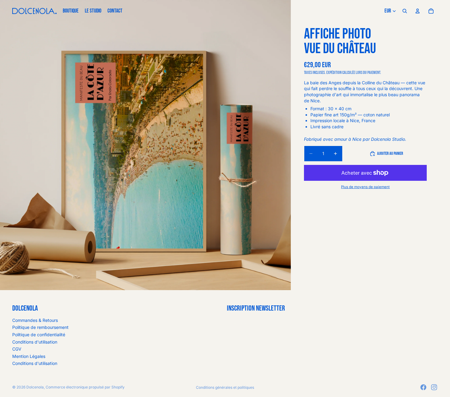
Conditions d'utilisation (34, 341)
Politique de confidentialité (38, 334)
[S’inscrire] (431, 322)
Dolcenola (35, 387)
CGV (16, 348)
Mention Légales (28, 356)
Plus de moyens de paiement (365, 187)
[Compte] (417, 11)
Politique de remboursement (40, 327)
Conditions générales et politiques (225, 387)
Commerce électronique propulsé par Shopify (85, 387)
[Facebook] (423, 387)
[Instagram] (434, 387)
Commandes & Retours (35, 320)
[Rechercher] (404, 11)
